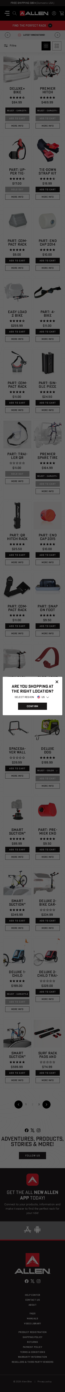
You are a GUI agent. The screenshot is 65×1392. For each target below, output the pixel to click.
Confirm (32, 706)
